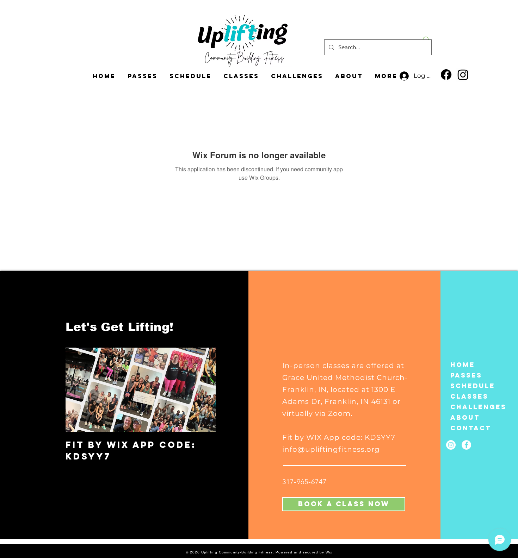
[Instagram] (463, 75)
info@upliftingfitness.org (331, 449)
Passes (466, 375)
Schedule (468, 386)
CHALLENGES (468, 407)
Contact (468, 428)
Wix (329, 552)
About (465, 417)
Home (462, 365)
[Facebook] (446, 75)
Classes (468, 396)
